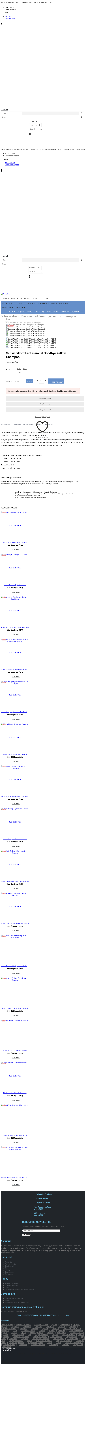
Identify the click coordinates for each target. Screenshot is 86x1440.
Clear (19, 372)
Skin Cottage (53, 1345)
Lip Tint (23, 1333)
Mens (53, 303)
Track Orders (10, 7)
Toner (15, 1331)
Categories (5, 298)
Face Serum (6, 1347)
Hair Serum (27, 1327)
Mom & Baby (42, 303)
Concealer (38, 1327)
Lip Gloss (72, 1327)
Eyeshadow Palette (28, 1331)
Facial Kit (23, 1329)
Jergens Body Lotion (35, 1343)
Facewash (13, 1339)
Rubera (49, 1343)
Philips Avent (78, 1345)
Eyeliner (45, 1329)
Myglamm (24, 1339)
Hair (10, 303)
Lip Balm (76, 1325)
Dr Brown (61, 1327)
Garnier (29, 1341)
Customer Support (11, 9)
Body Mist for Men (40, 1337)
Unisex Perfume (7, 1325)
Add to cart (57, 382)
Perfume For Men (41, 1325)
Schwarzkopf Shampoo (40, 1339)
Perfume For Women (23, 1325)
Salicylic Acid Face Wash (74, 1343)
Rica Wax (50, 1333)
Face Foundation (18, 1335)
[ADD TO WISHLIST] (42, 421)
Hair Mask (55, 1329)
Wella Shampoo (56, 1337)
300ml (25, 369)
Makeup (30, 303)
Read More (16, 550)
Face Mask (50, 1327)
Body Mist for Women (21, 1337)
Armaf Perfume (9, 1345)
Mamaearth (23, 1345)
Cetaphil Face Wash (16, 1341)
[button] (43, 13)
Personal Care (6, 307)
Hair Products (65, 1325)
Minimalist (5, 1331)
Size (7, 369)
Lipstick (4, 1327)
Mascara (61, 1331)
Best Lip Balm (72, 1339)
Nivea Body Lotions (16, 1343)
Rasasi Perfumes (68, 1335)
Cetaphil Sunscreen (38, 1345)
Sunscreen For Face (77, 1333)
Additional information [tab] (23, 424)
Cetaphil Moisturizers (64, 1341)
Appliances (19, 307)
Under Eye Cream (36, 1333)
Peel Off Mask (58, 1339)
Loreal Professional (76, 1331)
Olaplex (6, 1337)
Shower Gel (61, 1333)
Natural (55, 311)
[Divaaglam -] (5, 294)
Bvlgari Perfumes (41, 1335)
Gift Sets (34, 298)
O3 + (5, 1333)
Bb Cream (34, 1329)
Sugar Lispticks (71, 1337)
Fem (29, 1335)
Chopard (55, 1335)
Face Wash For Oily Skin (72, 1329)
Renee (5, 1335)
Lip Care (54, 1325)
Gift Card (45, 298)
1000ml (19, 369)
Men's (49, 311)
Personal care (65, 311)
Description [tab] (5, 424)
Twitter (44, 417)
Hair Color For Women (44, 1341)
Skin (3, 303)
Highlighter (15, 1327)
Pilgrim (52, 1331)
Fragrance (20, 303)
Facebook (38, 417)
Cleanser (42, 1331)
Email (48, 417)
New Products (25, 298)
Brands (13, 298)
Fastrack (14, 1333)
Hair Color (65, 1345)
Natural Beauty (64, 303)
